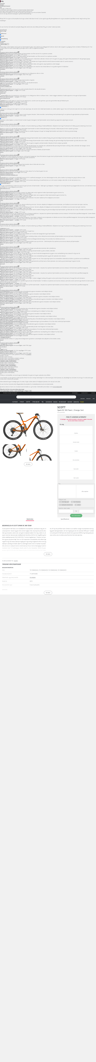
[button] (45, 86)
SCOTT (61, 407)
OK (30, 391)
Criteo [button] (1, 200)
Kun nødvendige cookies (7, 391)
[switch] (0, 34)
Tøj (42, 402)
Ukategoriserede (5, 337)
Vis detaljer (2, 41)
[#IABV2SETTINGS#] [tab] (5, 6)
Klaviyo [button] (1, 152)
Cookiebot (28, 354)
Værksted (76, 402)
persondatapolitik (57, 386)
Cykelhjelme (35, 402)
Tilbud (82, 402)
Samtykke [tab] (2, 3)
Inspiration (49, 402)
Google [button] (2, 221)
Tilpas (26, 391)
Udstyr (28, 402)
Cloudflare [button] (2, 69)
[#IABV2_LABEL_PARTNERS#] (8, 369)
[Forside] (6, 397)
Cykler (22, 402)
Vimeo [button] (1, 287)
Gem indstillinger (19, 391)
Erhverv (70, 402)
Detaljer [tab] (2, 4)
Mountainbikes (61, 412)
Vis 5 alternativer (76, 515)
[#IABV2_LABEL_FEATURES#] (8, 365)
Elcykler (15, 402)
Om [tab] (1, 7)
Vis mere (48, 554)
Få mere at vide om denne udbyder (9, 52)
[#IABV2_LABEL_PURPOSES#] (8, 361)
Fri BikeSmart (62, 402)
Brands (55, 402)
